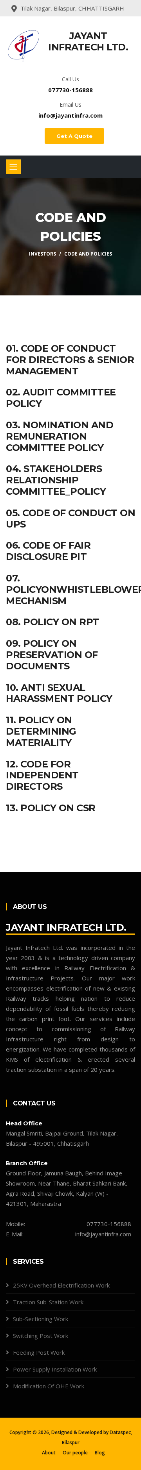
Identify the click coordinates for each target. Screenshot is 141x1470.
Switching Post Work (40, 1335)
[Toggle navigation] (13, 166)
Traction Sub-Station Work (48, 1302)
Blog (100, 1452)
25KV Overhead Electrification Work (61, 1285)
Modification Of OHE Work (48, 1386)
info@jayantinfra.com (70, 115)
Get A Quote (74, 136)
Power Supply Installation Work (55, 1369)
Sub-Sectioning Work (40, 1319)
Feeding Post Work (39, 1352)
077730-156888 (70, 90)
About (49, 1452)
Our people (75, 1452)
